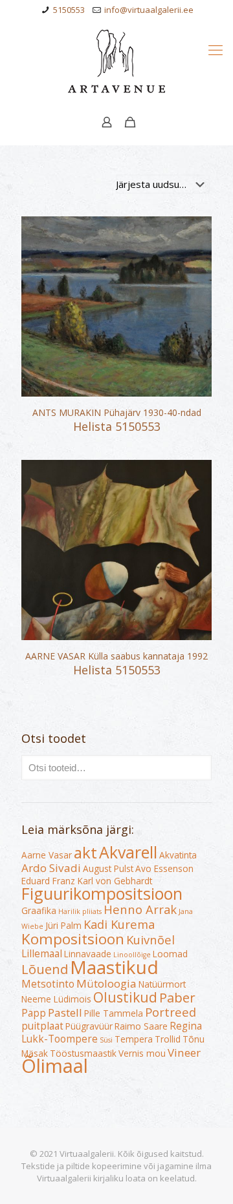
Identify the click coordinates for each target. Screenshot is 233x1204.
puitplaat (42, 1026)
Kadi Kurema (119, 924)
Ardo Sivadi (51, 867)
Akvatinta (178, 855)
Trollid (168, 1039)
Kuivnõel (150, 939)
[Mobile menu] (216, 49)
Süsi (106, 1039)
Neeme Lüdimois (56, 999)
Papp (33, 1013)
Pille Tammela (113, 1013)
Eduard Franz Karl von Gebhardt (86, 881)
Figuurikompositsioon (102, 893)
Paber (177, 997)
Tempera (134, 1039)
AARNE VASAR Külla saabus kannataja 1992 (116, 656)
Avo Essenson (164, 869)
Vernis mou (142, 1053)
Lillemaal (41, 953)
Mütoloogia (106, 983)
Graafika (38, 911)
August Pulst (108, 869)
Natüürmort (162, 984)
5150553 (69, 10)
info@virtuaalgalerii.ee (149, 10)
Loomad (170, 954)
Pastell (65, 1012)
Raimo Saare (141, 1026)
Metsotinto (47, 984)
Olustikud (125, 997)
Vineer (184, 1052)
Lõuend (44, 969)
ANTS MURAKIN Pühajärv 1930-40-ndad (116, 412)
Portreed (170, 1012)
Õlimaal (54, 1066)
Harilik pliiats (80, 911)
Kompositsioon (72, 939)
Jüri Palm (63, 925)
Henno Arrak (140, 909)
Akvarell (128, 852)
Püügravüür (89, 1026)
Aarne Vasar (46, 855)
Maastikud (114, 967)
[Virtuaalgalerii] (116, 61)
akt (85, 852)
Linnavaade (87, 954)
